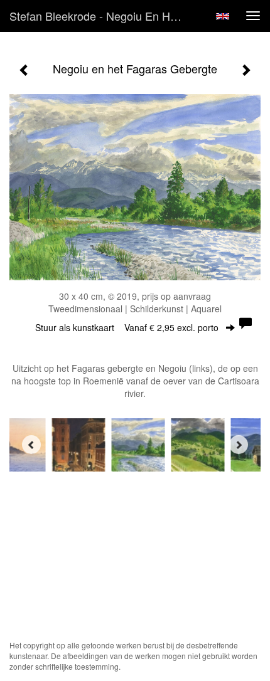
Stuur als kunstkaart (127, 327)
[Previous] (31, 444)
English (222, 16)
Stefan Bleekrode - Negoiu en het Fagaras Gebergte (102, 16)
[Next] (238, 444)
